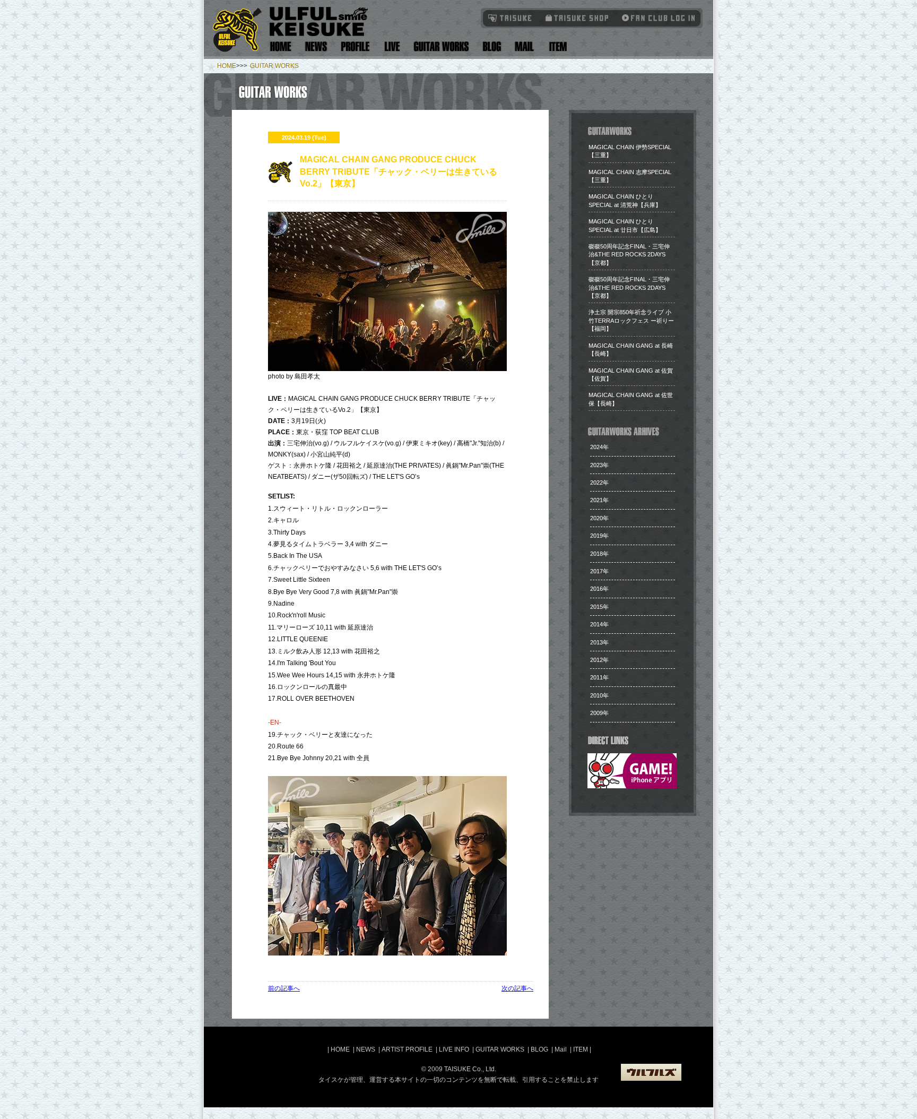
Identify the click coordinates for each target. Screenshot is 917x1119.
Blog (492, 46)
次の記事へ (517, 988)
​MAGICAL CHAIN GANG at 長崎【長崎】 (631, 349)
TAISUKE (510, 17)
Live (392, 46)
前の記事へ (284, 988)
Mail (524, 46)
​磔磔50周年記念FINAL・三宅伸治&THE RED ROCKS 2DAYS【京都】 (629, 254)
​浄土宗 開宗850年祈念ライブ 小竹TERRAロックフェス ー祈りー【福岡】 (631, 320)
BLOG (539, 1049)
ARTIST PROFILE (407, 1049)
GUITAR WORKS (274, 66)
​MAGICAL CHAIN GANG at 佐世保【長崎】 (631, 399)
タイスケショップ (577, 17)
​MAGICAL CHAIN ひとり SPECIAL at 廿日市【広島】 (625, 225)
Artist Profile (355, 46)
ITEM (581, 1049)
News (316, 46)
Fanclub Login (656, 17)
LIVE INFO (454, 1049)
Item (556, 46)
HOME (226, 66)
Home (281, 46)
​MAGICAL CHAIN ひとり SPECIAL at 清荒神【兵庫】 (625, 200)
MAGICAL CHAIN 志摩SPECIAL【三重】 (630, 176)
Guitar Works (441, 46)
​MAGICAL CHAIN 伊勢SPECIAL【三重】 (630, 151)
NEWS (365, 1049)
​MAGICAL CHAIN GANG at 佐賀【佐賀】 (631, 374)
